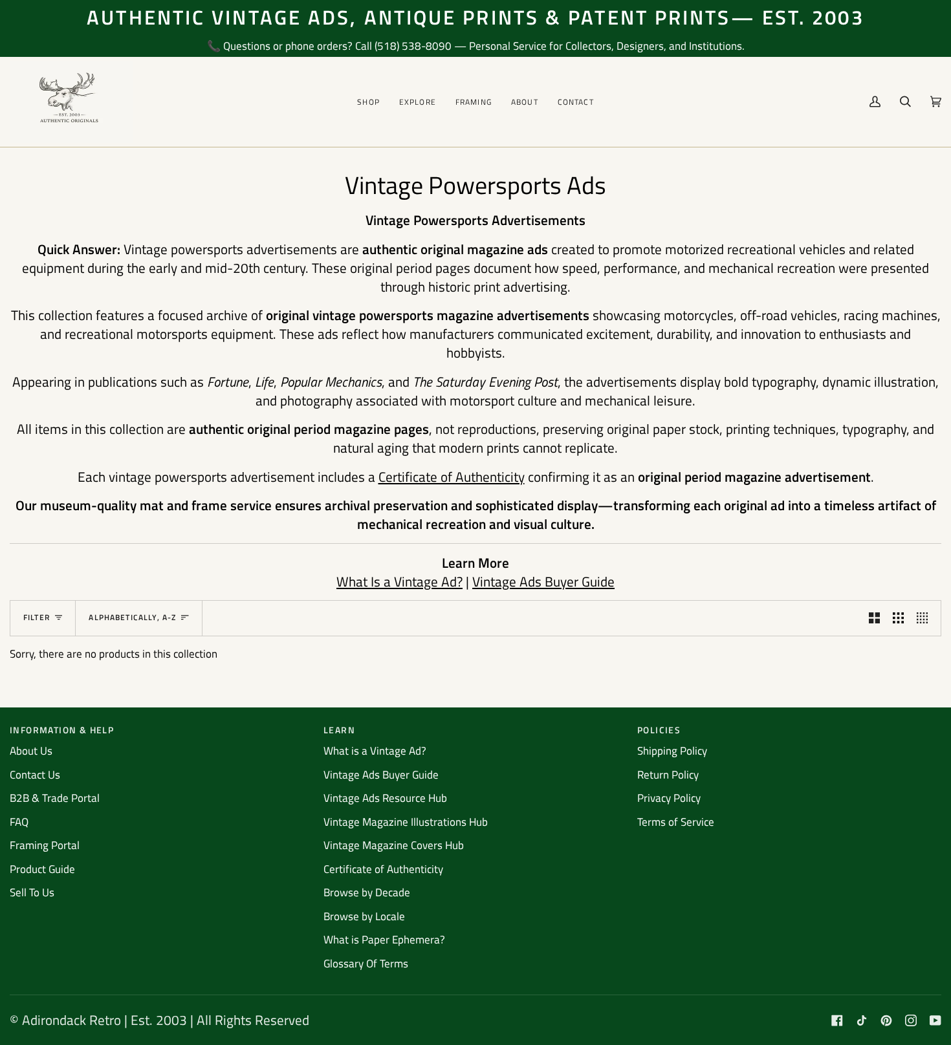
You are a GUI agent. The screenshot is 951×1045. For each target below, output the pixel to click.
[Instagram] (911, 1020)
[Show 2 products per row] (874, 618)
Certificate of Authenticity (451, 476)
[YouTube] (935, 1020)
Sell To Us (32, 892)
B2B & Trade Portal (55, 798)
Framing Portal (45, 845)
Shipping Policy (672, 750)
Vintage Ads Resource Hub (385, 798)
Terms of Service (675, 821)
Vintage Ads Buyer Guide (543, 581)
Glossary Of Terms (365, 963)
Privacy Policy (669, 798)
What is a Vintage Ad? (374, 750)
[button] (368, 102)
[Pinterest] (886, 1020)
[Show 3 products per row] (898, 618)
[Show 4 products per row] (925, 618)
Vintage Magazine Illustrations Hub (405, 821)
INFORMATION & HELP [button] (62, 730)
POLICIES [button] (659, 730)
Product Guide (42, 869)
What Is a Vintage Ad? (399, 581)
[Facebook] (837, 1020)
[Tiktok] (862, 1020)
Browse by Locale (364, 916)
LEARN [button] (339, 730)
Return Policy (668, 774)
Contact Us (35, 774)
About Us (31, 750)
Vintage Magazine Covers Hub (393, 845)
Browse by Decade (366, 892)
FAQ (19, 821)
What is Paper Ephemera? (384, 939)
